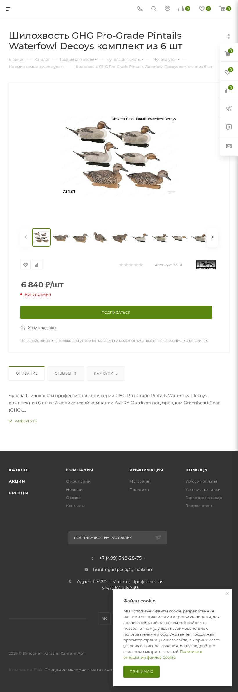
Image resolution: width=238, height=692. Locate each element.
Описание (26, 373)
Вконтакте (104, 618)
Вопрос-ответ (198, 505)
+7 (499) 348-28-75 (120, 558)
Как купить (106, 373)
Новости (74, 489)
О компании (78, 481)
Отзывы (73, 497)
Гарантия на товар (203, 497)
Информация (146, 469)
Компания (79, 469)
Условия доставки (203, 489)
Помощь (196, 469)
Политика (139, 489)
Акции (17, 481)
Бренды (18, 493)
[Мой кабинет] (167, 9)
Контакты (75, 505)
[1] (120, 265)
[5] (140, 265)
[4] (135, 265)
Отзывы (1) (66, 373)
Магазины (139, 481)
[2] (125, 265)
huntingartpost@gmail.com (123, 569)
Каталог (19, 469)
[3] (130, 265)
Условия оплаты (201, 481)
